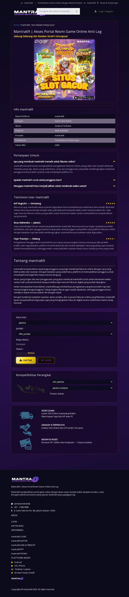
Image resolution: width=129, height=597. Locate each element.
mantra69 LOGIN (18, 536)
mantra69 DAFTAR (19, 541)
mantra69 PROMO (19, 553)
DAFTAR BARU (17, 526)
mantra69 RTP (17, 549)
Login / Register (105, 11)
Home (16, 25)
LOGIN (47, 360)
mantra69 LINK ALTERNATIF (23, 545)
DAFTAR (27, 360)
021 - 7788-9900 (21, 507)
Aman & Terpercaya (109, 3)
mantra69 (28, 3)
